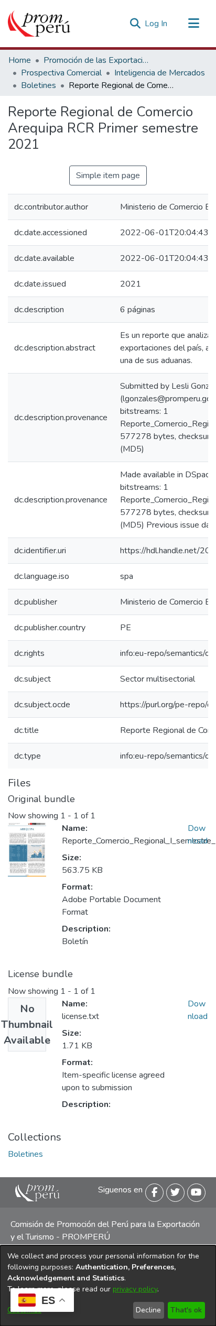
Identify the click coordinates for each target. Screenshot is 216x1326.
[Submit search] (135, 23)
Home (19, 60)
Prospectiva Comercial (61, 73)
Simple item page (108, 175)
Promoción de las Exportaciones (96, 60)
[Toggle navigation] (193, 24)
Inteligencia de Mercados (159, 73)
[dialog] (108, 1285)
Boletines (38, 85)
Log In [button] (156, 23)
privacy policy (135, 1289)
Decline (148, 1310)
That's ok (186, 1310)
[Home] (39, 23)
